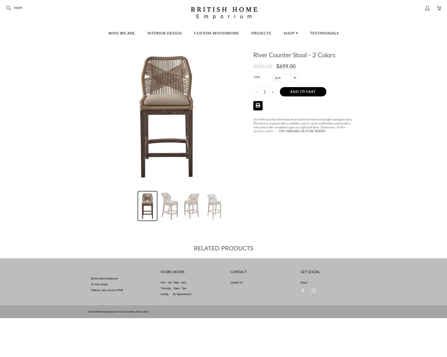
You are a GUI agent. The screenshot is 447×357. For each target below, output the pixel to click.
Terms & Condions (127, 311)
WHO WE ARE (121, 33)
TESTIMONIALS (324, 33)
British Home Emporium (107, 311)
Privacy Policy (142, 311)
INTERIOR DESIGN (164, 33)
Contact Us (236, 282)
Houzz (303, 282)
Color (256, 77)
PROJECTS (261, 33)
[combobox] (286, 78)
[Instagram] (313, 291)
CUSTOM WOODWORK (216, 33)
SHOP (290, 33)
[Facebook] (303, 291)
